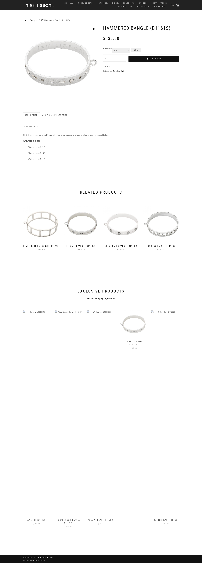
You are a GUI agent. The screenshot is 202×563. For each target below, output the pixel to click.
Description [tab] (31, 115)
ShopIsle (26, 560)
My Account (160, 7)
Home (25, 20)
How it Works (160, 3)
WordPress (41, 560)
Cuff (40, 20)
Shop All (68, 3)
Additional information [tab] (55, 115)
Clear (136, 50)
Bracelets (128, 3)
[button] (94, 29)
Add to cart (155, 59)
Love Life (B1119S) (37, 520)
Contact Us (143, 7)
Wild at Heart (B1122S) (101, 520)
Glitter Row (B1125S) (165, 520)
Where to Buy (125, 7)
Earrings (102, 3)
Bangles (143, 3)
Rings (115, 3)
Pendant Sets (85, 3)
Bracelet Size (107, 48)
